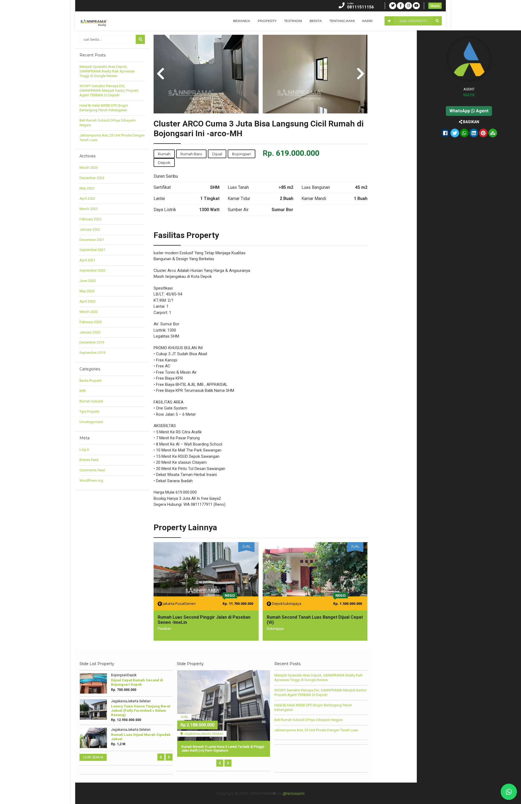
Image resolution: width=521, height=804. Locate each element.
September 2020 (92, 270)
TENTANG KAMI (342, 21)
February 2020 (90, 322)
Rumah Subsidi (91, 401)
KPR (83, 391)
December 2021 (92, 240)
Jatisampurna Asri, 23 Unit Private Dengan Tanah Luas (316, 730)
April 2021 (87, 260)
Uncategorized (91, 422)
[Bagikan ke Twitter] (454, 133)
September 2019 (92, 353)
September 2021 (92, 250)
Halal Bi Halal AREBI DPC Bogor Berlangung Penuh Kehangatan (104, 107)
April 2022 (87, 198)
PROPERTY (267, 21)
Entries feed (89, 460)
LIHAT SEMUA (93, 757)
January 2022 (90, 229)
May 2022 (87, 188)
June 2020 (88, 281)
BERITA (316, 21)
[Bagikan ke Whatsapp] (464, 133)
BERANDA (241, 21)
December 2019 (92, 342)
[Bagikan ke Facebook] (445, 133)
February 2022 (90, 219)
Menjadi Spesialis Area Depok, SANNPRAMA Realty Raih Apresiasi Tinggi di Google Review (107, 71)
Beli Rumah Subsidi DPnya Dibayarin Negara (308, 720)
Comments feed (92, 470)
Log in (84, 449)
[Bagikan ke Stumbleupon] (492, 133)
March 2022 (89, 209)
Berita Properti (90, 381)
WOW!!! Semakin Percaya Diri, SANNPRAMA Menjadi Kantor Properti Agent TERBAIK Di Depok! (109, 90)
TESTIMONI (293, 21)
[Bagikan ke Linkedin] (473, 133)
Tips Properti (89, 411)
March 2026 (89, 168)
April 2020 (87, 301)
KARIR (367, 21)
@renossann (293, 793)
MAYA (469, 95)
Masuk (435, 5)
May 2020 (87, 291)
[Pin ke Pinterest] (483, 133)
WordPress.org (91, 480)
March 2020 (89, 312)
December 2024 (92, 178)
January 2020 (90, 332)
